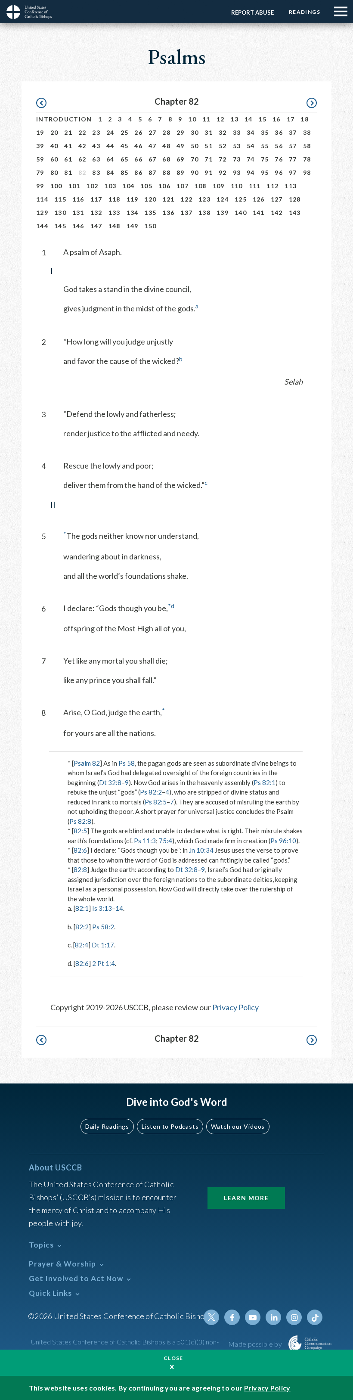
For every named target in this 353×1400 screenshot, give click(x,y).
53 (237, 145)
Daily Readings (107, 1126)
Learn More (246, 1197)
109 (219, 185)
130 (60, 212)
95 (265, 172)
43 (96, 145)
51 (208, 145)
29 (180, 132)
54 (251, 145)
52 (223, 145)
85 (125, 172)
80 (54, 172)
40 (54, 145)
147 (96, 226)
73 (237, 159)
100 (56, 185)
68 (166, 159)
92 (223, 172)
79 (40, 172)
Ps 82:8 (80, 821)
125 (241, 199)
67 (153, 159)
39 (40, 145)
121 (168, 199)
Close (173, 1358)
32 (223, 132)
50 (195, 145)
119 (133, 199)
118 (114, 199)
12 (221, 119)
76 (279, 159)
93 (237, 172)
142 (277, 212)
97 (293, 172)
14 (249, 119)
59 (40, 159)
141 (259, 212)
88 (166, 172)
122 (186, 199)
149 (133, 226)
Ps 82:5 (156, 802)
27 (153, 132)
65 (125, 159)
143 (295, 212)
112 (272, 185)
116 (78, 199)
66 (138, 159)
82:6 (80, 850)
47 (153, 145)
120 (150, 199)
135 (150, 212)
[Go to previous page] (45, 103)
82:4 (81, 945)
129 (42, 212)
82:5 (80, 831)
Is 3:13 (102, 908)
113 (291, 185)
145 (60, 226)
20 (54, 132)
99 (40, 185)
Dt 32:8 (110, 782)
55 (265, 145)
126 (259, 199)
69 (180, 159)
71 (208, 159)
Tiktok (314, 1317)
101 (74, 185)
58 (307, 145)
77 (293, 159)
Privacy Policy (235, 1007)
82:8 (80, 869)
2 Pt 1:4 (103, 963)
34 (251, 132)
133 (114, 212)
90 (195, 172)
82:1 (82, 908)
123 (204, 199)
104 (128, 185)
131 (78, 212)
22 (82, 132)
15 (262, 119)
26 (138, 132)
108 (201, 185)
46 (138, 145)
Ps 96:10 (283, 840)
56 (279, 145)
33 (237, 132)
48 (166, 145)
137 (186, 212)
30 (195, 132)
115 (60, 199)
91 (208, 172)
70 (195, 159)
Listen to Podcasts (170, 1126)
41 (68, 145)
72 (223, 159)
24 (110, 132)
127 (277, 199)
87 (153, 172)
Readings (304, 12)
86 (138, 172)
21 (68, 132)
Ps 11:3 (145, 840)
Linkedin (273, 1317)
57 (293, 145)
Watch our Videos (238, 1126)
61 (68, 159)
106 (164, 185)
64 (110, 159)
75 (265, 159)
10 (192, 119)
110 (237, 185)
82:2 (82, 927)
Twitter (211, 1317)
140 (241, 212)
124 (223, 199)
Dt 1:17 (103, 945)
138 (204, 212)
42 (82, 145)
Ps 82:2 (151, 792)
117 (96, 199)
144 (42, 226)
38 (307, 132)
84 (110, 172)
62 (82, 159)
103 (110, 185)
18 (304, 119)
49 (180, 145)
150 (150, 226)
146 (78, 226)
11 (206, 119)
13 (234, 119)
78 (307, 159)
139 (223, 212)
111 (255, 185)
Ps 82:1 (265, 782)
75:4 (165, 840)
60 (54, 159)
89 (180, 172)
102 (92, 185)
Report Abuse (252, 12)
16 (276, 119)
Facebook (232, 1317)
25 (125, 132)
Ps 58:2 (103, 927)
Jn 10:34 (201, 850)
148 (114, 226)
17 (291, 119)
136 (168, 212)
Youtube (252, 1317)
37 (293, 132)
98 (307, 172)
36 (279, 132)
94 (251, 172)
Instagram (294, 1317)
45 (125, 145)
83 (96, 172)
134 (133, 212)
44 (110, 145)
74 (251, 159)
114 (42, 199)
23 (96, 132)
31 (208, 132)
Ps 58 (126, 763)
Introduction (64, 119)
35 (265, 132)
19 (40, 132)
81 (68, 172)
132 (96, 212)
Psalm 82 (87, 763)
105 (146, 185)
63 (96, 159)
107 (182, 185)
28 (166, 132)
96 (279, 172)
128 (295, 199)
